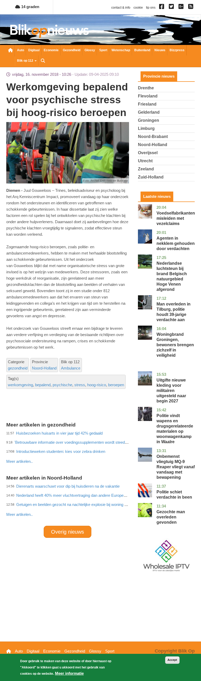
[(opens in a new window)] (162, 7)
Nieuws (159, 50)
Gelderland (149, 112)
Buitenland (142, 50)
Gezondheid (71, 50)
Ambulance (70, 368)
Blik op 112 (25, 60)
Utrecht (145, 161)
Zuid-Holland (151, 177)
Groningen (148, 120)
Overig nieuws (67, 532)
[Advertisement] (101, 450)
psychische (62, 385)
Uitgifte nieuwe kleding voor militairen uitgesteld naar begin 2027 (171, 390)
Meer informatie (69, 673)
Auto (20, 50)
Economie (51, 50)
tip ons (150, 7)
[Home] (49, 31)
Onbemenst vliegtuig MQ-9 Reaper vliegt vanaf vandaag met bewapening (176, 467)
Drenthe (146, 88)
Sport (103, 50)
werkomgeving (20, 385)
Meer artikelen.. (19, 514)
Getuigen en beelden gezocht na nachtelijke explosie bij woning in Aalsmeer (80, 504)
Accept (172, 659)
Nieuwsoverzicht (10, 50)
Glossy (90, 50)
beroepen (116, 385)
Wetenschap (120, 50)
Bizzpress (177, 50)
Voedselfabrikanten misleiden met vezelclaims (176, 218)
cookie (138, 7)
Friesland (147, 104)
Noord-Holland (44, 368)
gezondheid (17, 368)
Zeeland (146, 169)
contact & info (120, 7)
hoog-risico (96, 385)
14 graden (29, 6)
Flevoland (148, 96)
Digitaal (34, 50)
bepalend (43, 385)
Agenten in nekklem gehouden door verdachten (176, 243)
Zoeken (43, 61)
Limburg (146, 128)
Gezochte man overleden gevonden (171, 517)
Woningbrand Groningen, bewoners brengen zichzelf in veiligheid (175, 344)
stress (79, 385)
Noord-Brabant (153, 136)
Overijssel (148, 153)
